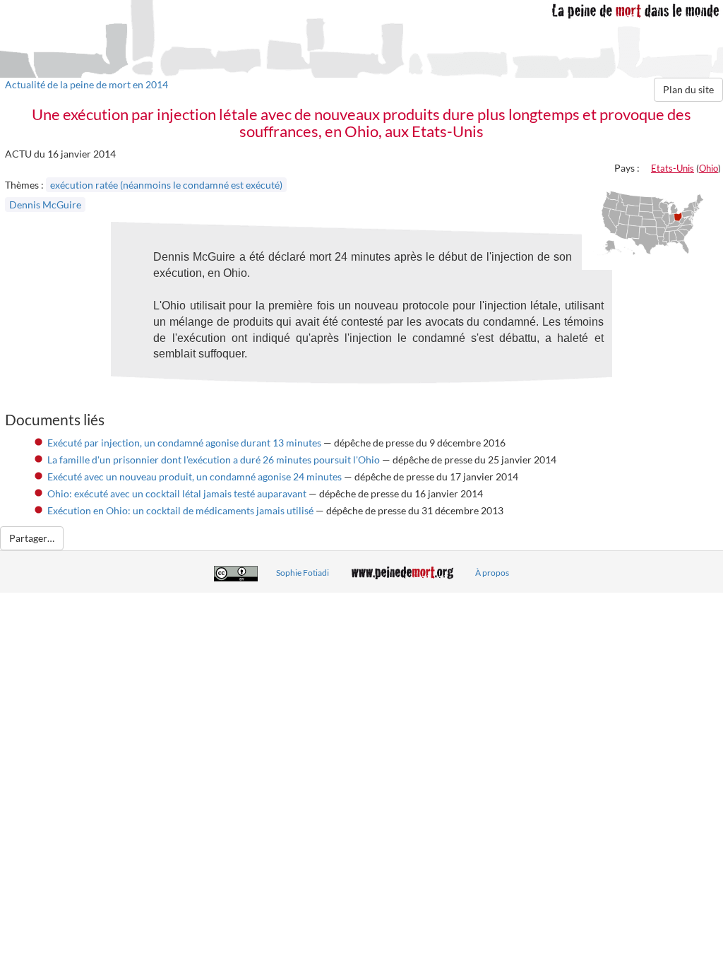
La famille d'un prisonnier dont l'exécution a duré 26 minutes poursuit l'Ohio (213, 460)
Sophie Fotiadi (302, 572)
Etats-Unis (672, 168)
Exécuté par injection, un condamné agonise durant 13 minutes (184, 443)
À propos (492, 572)
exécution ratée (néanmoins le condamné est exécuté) (166, 185)
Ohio (708, 168)
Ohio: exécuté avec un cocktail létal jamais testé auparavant (176, 493)
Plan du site (688, 89)
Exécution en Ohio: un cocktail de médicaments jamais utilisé (180, 510)
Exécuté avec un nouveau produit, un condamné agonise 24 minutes (194, 476)
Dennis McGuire (45, 205)
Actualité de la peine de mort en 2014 (86, 84)
